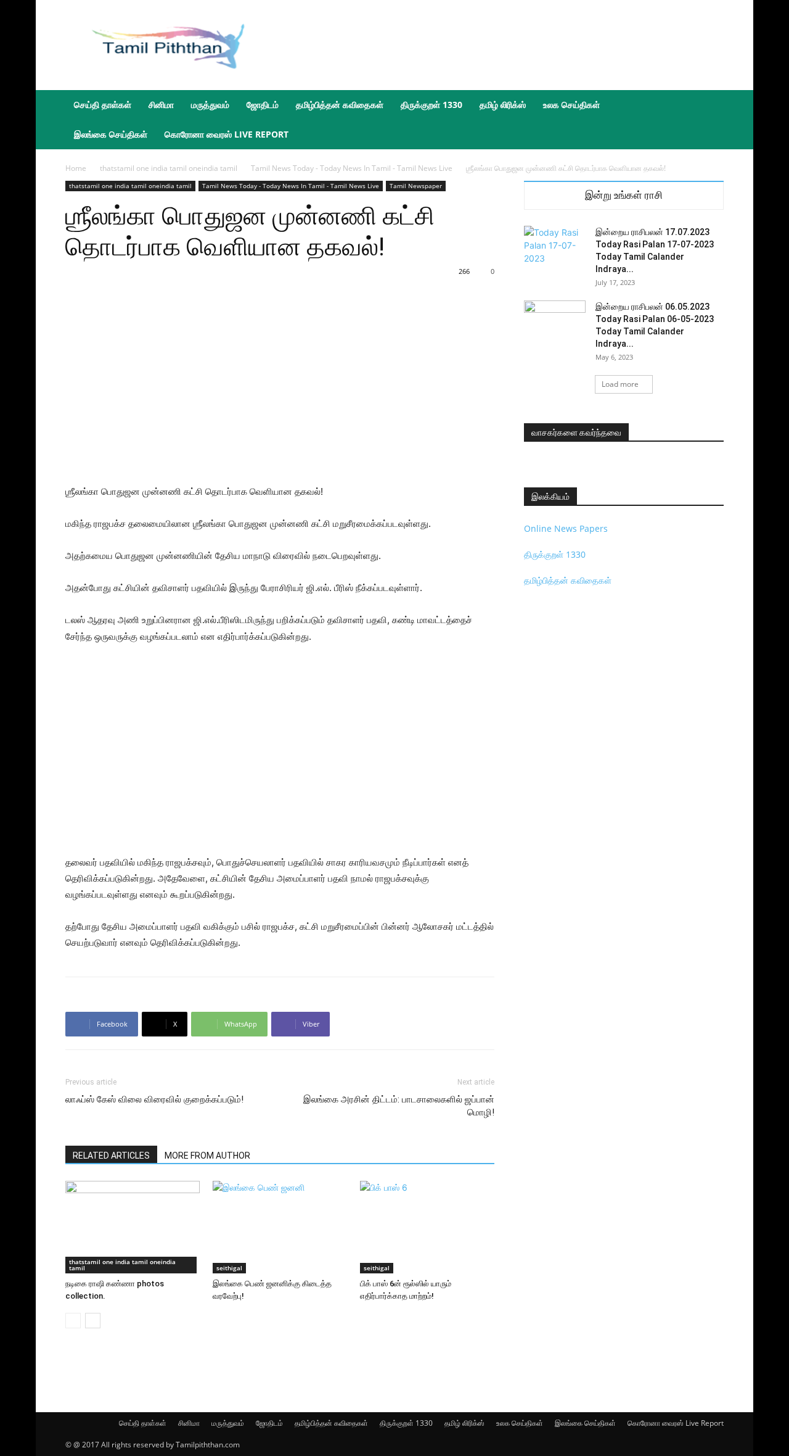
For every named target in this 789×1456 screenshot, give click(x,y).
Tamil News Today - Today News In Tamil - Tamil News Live (351, 168)
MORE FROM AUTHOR (207, 1155)
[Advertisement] (499, 45)
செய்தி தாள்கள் (102, 104)
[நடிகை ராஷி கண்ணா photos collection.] (132, 1227)
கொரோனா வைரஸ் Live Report (226, 134)
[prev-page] (73, 1320)
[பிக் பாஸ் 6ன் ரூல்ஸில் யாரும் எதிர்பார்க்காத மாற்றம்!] (427, 1227)
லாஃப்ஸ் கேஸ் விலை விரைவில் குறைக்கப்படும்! (154, 1099)
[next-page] (92, 1320)
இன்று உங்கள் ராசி (624, 195)
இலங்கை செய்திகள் (110, 134)
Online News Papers (566, 528)
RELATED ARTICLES (111, 1155)
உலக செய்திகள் (571, 104)
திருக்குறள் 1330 (431, 104)
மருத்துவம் (210, 104)
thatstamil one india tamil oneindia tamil (168, 168)
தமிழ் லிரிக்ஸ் (503, 104)
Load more (620, 384)
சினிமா (161, 104)
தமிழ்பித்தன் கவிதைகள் (339, 104)
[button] (709, 106)
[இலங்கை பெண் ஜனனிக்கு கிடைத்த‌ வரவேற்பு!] (280, 1227)
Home (75, 168)
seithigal (229, 1268)
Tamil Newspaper (416, 185)
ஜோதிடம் (263, 104)
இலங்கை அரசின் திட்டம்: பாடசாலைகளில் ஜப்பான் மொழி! (398, 1106)
